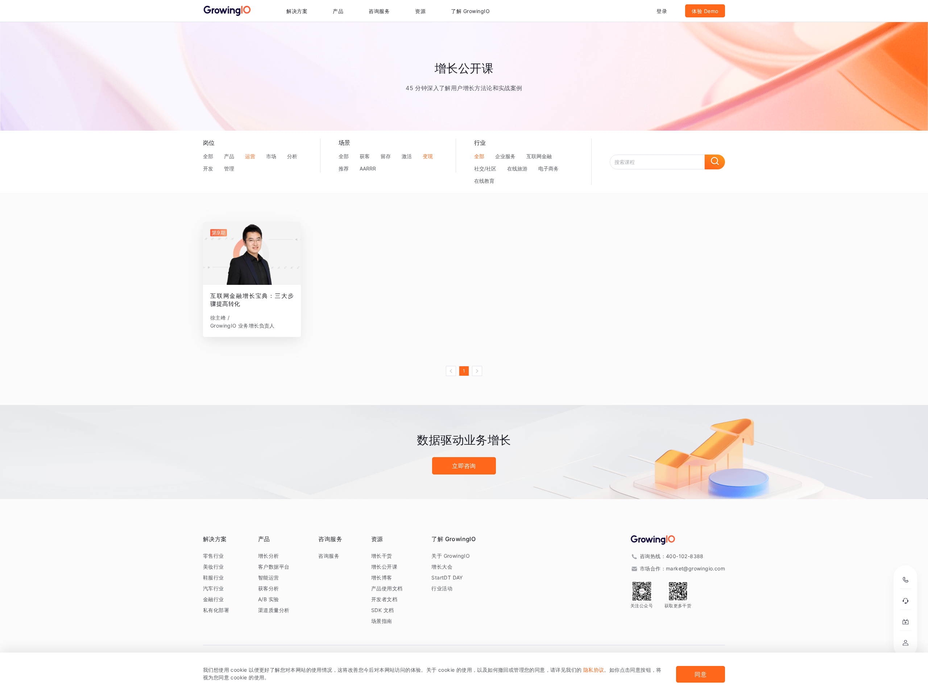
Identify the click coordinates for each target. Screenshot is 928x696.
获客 (365, 156)
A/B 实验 (268, 599)
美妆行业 (213, 567)
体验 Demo (705, 11)
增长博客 (381, 577)
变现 (428, 156)
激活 (407, 156)
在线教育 (484, 181)
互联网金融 (539, 156)
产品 (229, 156)
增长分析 (268, 556)
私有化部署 (216, 610)
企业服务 (505, 156)
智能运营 (268, 577)
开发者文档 (384, 599)
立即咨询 (464, 465)
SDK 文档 (382, 610)
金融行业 (213, 599)
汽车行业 (213, 588)
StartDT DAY (447, 577)
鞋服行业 (213, 577)
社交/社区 (485, 168)
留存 (386, 156)
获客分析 (268, 588)
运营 (250, 156)
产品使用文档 (386, 588)
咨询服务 (379, 11)
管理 (229, 168)
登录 (661, 11)
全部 (208, 156)
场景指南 (381, 621)
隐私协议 (593, 670)
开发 (208, 168)
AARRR (368, 168)
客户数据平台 (273, 567)
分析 (292, 156)
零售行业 (213, 556)
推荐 (344, 168)
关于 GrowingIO (450, 556)
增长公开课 (384, 567)
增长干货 (381, 556)
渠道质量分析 (273, 610)
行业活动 (441, 588)
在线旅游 (517, 168)
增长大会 (441, 567)
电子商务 (548, 168)
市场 (271, 156)
